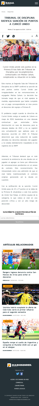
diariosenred (7, 315)
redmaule (6, 280)
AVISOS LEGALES (19, 389)
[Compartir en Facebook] (2, 37)
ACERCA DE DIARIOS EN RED (19, 379)
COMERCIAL (19, 382)
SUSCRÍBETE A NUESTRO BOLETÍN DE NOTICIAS (19, 213)
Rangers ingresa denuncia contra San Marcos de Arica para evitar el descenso (19, 274)
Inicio (3, 11)
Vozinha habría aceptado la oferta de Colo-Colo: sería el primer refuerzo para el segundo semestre (19, 310)
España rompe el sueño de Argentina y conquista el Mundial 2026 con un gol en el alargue (20, 345)
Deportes (10, 11)
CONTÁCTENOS (19, 386)
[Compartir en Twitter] (8, 37)
